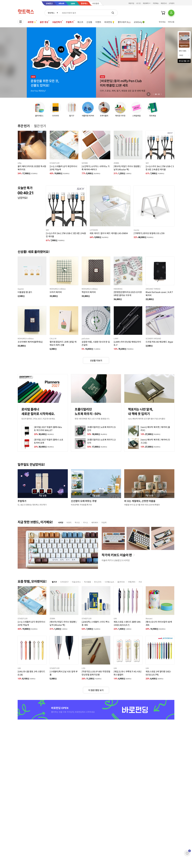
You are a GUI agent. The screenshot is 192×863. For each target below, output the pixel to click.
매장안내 (164, 3)
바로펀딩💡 (109, 22)
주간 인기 (24, 126)
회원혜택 (146, 3)
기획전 (181, 55)
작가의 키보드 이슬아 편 (117, 555)
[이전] (153, 94)
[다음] (161, 94)
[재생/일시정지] (148, 94)
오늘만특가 (57, 22)
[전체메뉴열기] (20, 22)
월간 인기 (40, 126)
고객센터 (171, 3)
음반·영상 (44, 22)
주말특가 (70, 22)
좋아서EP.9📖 (124, 22)
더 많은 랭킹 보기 (95, 690)
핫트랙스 (51, 13)
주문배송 (156, 3)
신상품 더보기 (96, 360)
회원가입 (131, 3)
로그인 (138, 3)
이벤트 (98, 22)
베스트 (80, 22)
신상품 (89, 22)
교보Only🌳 (139, 22)
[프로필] (171, 13)
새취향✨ (32, 22)
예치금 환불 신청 (184, 61)
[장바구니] (163, 12)
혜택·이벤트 (182, 51)
